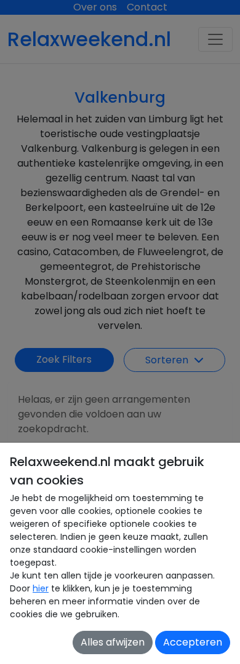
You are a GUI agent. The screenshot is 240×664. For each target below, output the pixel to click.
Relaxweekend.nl (89, 39)
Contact (147, 7)
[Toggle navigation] (215, 39)
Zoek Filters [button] (64, 359)
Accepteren (192, 642)
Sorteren (168, 360)
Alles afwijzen (113, 642)
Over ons (95, 7)
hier (41, 588)
